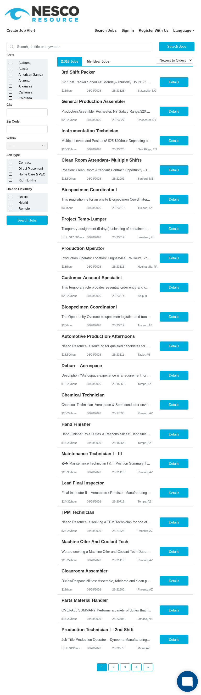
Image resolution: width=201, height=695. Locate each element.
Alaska (23, 69)
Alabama (25, 63)
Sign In (127, 30)
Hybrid (23, 203)
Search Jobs (105, 30)
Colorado (25, 98)
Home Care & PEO (32, 174)
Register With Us (154, 30)
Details (174, 82)
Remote (24, 209)
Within (11, 138)
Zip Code (13, 121)
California (25, 92)
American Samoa (31, 74)
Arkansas (25, 86)
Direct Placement (31, 168)
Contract (25, 162)
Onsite (23, 197)
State (10, 55)
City (10, 105)
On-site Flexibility (19, 189)
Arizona (24, 80)
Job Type (13, 155)
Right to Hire (27, 180)
